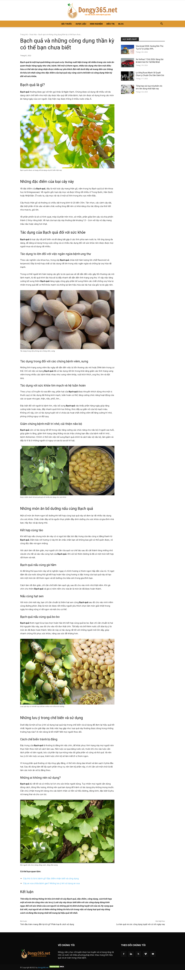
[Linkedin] (131, 954)
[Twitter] (138, 954)
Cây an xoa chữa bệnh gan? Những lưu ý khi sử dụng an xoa (51, 883)
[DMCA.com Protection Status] (57, 967)
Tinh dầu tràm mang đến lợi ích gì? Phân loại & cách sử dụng (47, 924)
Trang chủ (24, 34)
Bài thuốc (66, 23)
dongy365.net (43, 967)
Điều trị (110, 23)
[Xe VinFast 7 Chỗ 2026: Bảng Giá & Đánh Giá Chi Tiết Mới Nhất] (127, 62)
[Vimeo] (145, 954)
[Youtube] (153, 954)
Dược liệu (81, 23)
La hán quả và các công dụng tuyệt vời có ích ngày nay (140, 924)
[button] (161, 24)
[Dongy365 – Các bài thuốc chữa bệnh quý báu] (92, 10)
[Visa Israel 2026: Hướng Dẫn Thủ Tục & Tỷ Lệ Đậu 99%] (127, 49)
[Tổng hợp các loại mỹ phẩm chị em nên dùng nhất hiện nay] (127, 89)
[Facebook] (123, 954)
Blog (121, 23)
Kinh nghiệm (96, 23)
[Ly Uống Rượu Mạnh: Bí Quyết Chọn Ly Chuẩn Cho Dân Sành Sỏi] (127, 76)
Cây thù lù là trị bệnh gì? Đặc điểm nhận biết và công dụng (51, 878)
